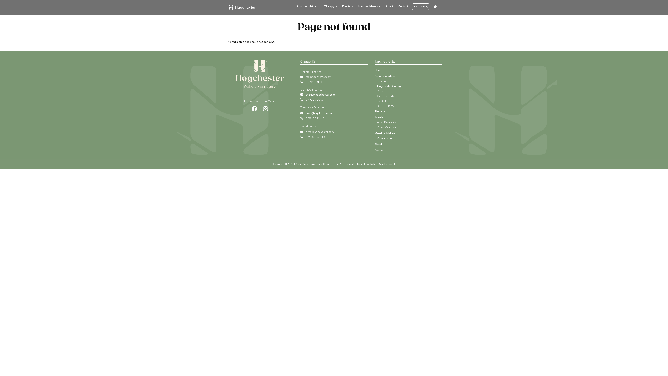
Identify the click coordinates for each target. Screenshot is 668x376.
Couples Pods (385, 96)
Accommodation (308, 6)
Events (347, 6)
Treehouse (383, 81)
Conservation (385, 138)
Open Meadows (386, 127)
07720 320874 (315, 99)
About (389, 6)
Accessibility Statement (352, 164)
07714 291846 (315, 82)
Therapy (330, 6)
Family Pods (384, 101)
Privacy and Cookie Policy (324, 164)
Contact (403, 6)
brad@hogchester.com (319, 113)
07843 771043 (315, 118)
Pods (380, 91)
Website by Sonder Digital (381, 164)
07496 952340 (315, 137)
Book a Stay (420, 6)
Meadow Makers (369, 6)
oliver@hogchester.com (320, 132)
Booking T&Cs (385, 106)
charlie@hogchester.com (320, 94)
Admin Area (301, 164)
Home (378, 70)
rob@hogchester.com (318, 77)
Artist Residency (387, 122)
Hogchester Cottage (389, 86)
